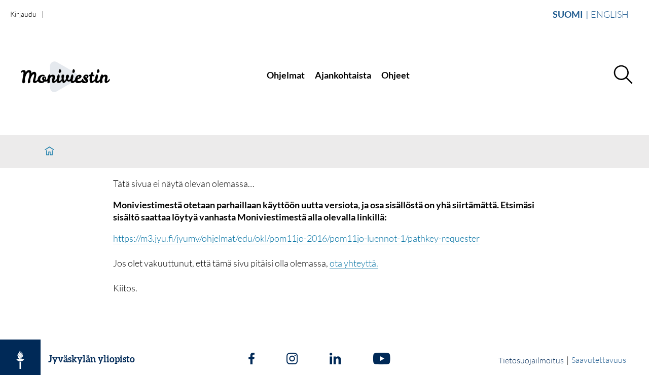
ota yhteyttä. (354, 263)
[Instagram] (292, 360)
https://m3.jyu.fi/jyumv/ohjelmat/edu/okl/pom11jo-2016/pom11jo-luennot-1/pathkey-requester (296, 238)
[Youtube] (381, 360)
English (610, 14)
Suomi (568, 14)
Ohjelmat (286, 75)
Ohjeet (395, 75)
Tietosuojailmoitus (531, 360)
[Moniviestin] (74, 75)
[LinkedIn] (335, 360)
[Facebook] (251, 360)
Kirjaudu (23, 14)
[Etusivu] (49, 151)
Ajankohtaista (343, 75)
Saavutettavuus (598, 360)
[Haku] (622, 75)
